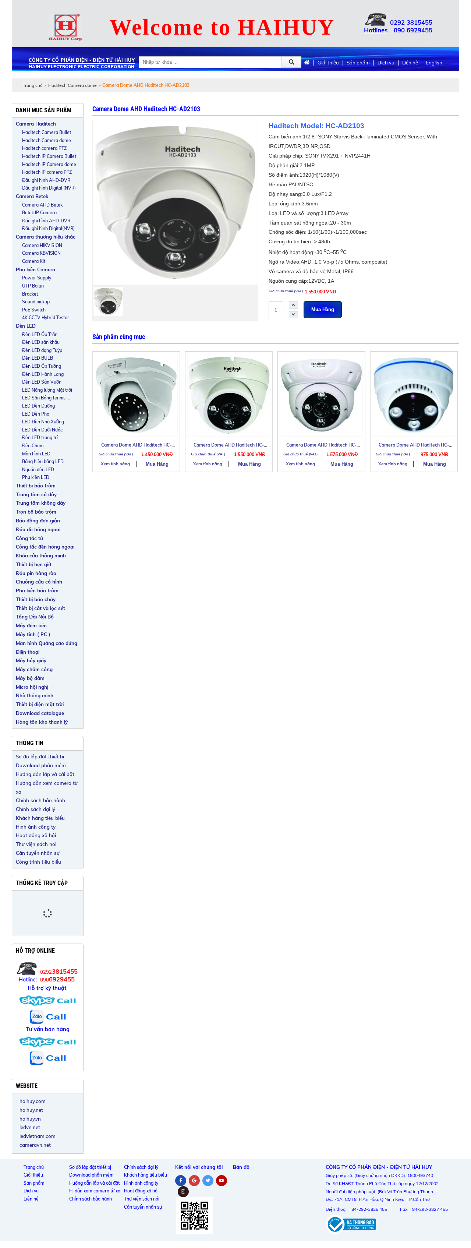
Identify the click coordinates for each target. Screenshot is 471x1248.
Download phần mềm (41, 765)
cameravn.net (35, 1145)
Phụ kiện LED (35, 477)
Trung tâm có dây (36, 494)
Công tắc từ (29, 538)
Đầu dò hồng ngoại (38, 529)
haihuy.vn (30, 1119)
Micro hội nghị (32, 687)
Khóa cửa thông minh (41, 555)
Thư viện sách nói (36, 844)
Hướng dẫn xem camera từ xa (47, 787)
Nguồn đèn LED (38, 469)
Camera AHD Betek (42, 205)
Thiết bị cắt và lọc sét (40, 608)
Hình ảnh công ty (36, 827)
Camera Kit (33, 261)
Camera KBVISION (41, 253)
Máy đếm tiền (31, 625)
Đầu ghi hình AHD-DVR (46, 180)
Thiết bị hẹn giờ (33, 564)
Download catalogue (40, 713)
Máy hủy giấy (31, 660)
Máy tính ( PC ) (33, 634)
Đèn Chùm (33, 445)
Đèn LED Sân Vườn (41, 382)
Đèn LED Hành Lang (43, 374)
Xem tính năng (115, 463)
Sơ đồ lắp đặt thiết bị (40, 756)
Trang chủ (33, 85)
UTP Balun (33, 286)
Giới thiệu (328, 62)
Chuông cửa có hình (39, 582)
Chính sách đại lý (35, 809)
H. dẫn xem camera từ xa (94, 1191)
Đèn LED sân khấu (41, 342)
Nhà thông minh (34, 695)
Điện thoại (27, 652)
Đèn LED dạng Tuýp (42, 350)
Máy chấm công (34, 669)
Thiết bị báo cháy (36, 599)
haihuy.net (31, 1110)
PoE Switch (34, 310)
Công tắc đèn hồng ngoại (45, 547)
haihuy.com (33, 1101)
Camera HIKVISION (42, 245)
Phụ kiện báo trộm (37, 590)
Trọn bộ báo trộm (36, 512)
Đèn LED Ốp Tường (41, 366)
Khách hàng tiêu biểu (40, 818)
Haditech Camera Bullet (46, 132)
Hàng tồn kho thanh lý (42, 722)
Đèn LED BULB (37, 358)
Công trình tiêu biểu (38, 862)
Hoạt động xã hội (36, 835)
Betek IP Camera (39, 212)
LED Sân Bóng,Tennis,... (46, 398)
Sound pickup (36, 301)
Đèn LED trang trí (40, 437)
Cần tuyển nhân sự (38, 853)
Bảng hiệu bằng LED (43, 461)
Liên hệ (410, 62)
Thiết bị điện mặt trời (40, 704)
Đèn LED (26, 326)
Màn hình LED (36, 453)
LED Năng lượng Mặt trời (47, 390)
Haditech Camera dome (72, 85)
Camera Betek (32, 196)
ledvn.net (30, 1127)
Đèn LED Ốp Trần (39, 334)
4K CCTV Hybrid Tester (45, 317)
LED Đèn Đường (38, 406)
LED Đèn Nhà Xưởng (43, 421)
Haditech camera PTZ (44, 148)
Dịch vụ (386, 62)
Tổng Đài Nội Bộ (35, 617)
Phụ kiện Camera (35, 269)
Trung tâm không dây (40, 503)
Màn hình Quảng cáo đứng (46, 643)
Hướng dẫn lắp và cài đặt (45, 774)
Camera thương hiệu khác (45, 237)
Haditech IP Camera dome (49, 164)
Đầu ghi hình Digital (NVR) (49, 188)
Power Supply (36, 278)
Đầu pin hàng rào (36, 573)
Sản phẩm (358, 62)
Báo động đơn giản (38, 520)
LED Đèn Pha (35, 414)
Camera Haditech (36, 124)
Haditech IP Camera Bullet (49, 156)
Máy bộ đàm (30, 678)
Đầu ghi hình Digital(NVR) (48, 228)
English (434, 62)
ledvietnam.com (38, 1136)
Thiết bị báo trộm (36, 486)
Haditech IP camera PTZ (47, 172)
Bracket (30, 294)
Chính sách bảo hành (40, 800)
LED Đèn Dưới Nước (42, 430)
